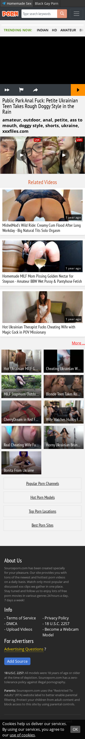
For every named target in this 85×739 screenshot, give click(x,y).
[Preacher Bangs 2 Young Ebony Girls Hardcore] (78, 90)
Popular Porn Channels (42, 483)
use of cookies (22, 735)
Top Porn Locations (42, 511)
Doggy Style (31, 125)
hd (54, 30)
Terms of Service (21, 618)
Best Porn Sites (42, 525)
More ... (78, 343)
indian (42, 30)
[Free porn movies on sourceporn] (10, 13)
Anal (47, 120)
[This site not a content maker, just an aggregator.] (21, 90)
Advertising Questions (23, 649)
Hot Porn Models (42, 497)
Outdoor (31, 120)
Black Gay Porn (46, 3)
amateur (68, 30)
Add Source (17, 661)
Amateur (11, 120)
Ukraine (69, 125)
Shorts (52, 125)
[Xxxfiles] (7, 90)
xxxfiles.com (15, 131)
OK (75, 729)
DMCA (11, 623)
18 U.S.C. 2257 (57, 623)
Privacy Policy (57, 618)
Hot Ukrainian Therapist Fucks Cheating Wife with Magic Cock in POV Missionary (38, 329)
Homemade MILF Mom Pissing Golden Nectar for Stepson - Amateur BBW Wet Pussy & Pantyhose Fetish (42, 279)
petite (61, 120)
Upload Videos (19, 629)
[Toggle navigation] (76, 13)
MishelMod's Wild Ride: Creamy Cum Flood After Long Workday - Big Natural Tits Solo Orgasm (41, 228)
